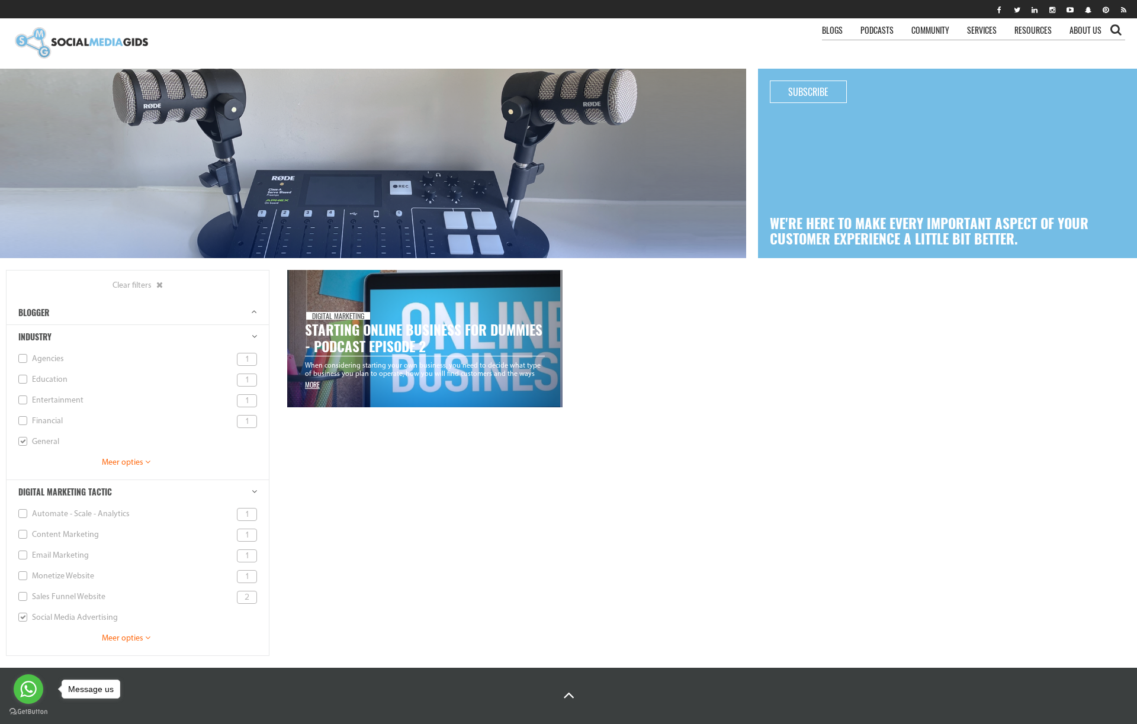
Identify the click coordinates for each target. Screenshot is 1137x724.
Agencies (139, 359)
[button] (568, 695)
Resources (1033, 30)
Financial (139, 421)
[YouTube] (1070, 9)
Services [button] (982, 30)
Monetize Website (139, 576)
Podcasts (877, 30)
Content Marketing (139, 535)
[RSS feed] (1123, 9)
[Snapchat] (1088, 9)
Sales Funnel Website (139, 597)
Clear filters (133, 285)
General (44, 441)
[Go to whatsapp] (28, 689)
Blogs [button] (832, 30)
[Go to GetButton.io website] (28, 712)
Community (930, 30)
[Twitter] (1016, 9)
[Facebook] (999, 9)
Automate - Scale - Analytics (139, 514)
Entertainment (139, 400)
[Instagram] (1052, 9)
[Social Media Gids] (81, 43)
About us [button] (1085, 30)
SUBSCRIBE (808, 92)
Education (139, 380)
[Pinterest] (1105, 9)
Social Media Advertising (74, 617)
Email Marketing (139, 556)
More (312, 384)
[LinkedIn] (1034, 9)
